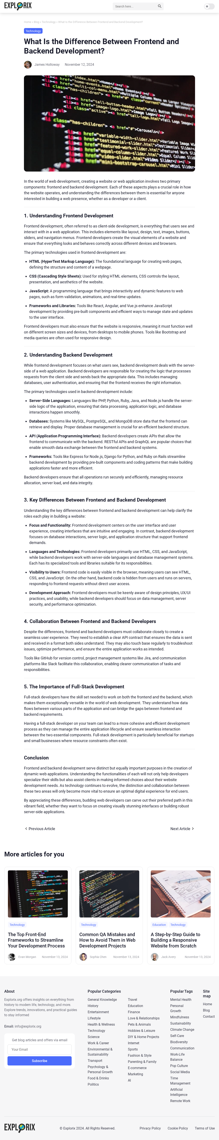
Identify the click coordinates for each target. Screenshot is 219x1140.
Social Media (180, 1072)
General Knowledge (102, 1000)
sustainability (180, 1023)
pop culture (179, 1066)
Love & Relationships (144, 1018)
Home (27, 22)
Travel (132, 1000)
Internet (133, 1043)
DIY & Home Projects (143, 1037)
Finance (134, 1012)
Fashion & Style (139, 1055)
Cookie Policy (178, 1128)
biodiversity (179, 1042)
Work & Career (98, 1043)
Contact (209, 1016)
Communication (182, 1048)
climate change (182, 1030)
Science (93, 1037)
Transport (95, 1061)
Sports (133, 1049)
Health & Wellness (101, 1024)
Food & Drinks (98, 1078)
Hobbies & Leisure (141, 1031)
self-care (177, 1036)
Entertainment (98, 1012)
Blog (36, 22)
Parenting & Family (142, 1062)
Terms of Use (205, 1128)
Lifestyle (94, 1018)
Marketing (135, 1074)
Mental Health (180, 1000)
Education (135, 1006)
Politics (93, 1084)
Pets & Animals (139, 1024)
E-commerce (137, 1068)
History (93, 1006)
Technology (49, 22)
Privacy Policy (150, 1128)
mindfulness (179, 1017)
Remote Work (180, 1101)
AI (129, 1080)
